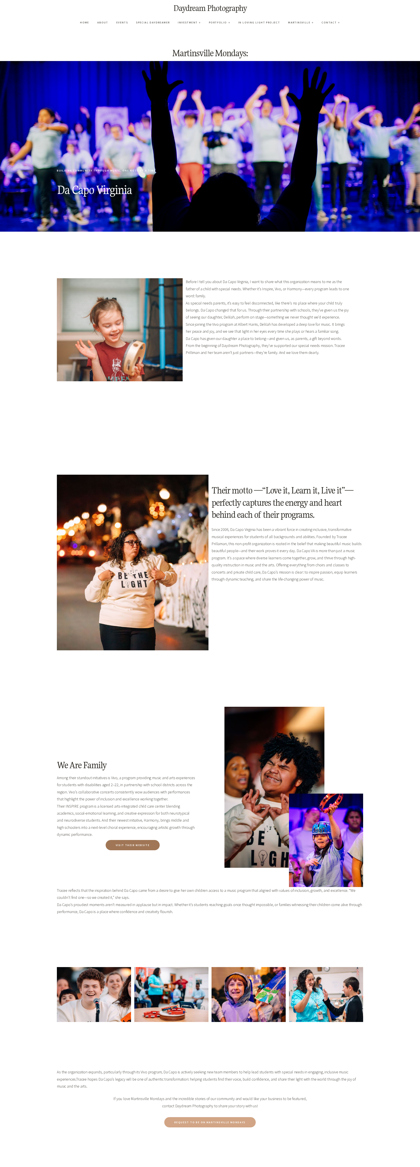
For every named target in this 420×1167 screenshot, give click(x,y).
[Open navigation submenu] (200, 22)
